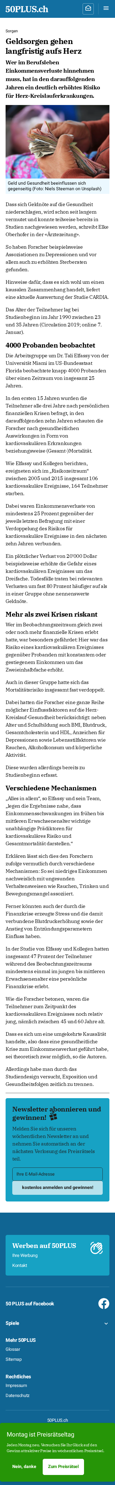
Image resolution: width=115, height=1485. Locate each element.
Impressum (16, 1385)
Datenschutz (18, 1395)
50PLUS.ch (57, 1420)
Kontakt (19, 1265)
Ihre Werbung (25, 1255)
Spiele (12, 1323)
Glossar (13, 1349)
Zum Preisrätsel (63, 1466)
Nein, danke (24, 1466)
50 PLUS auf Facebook (30, 1304)
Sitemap (13, 1359)
